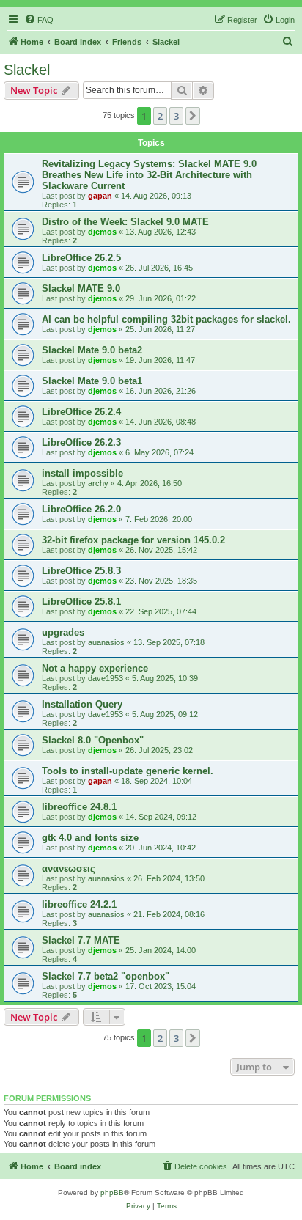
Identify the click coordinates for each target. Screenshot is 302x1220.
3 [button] (176, 115)
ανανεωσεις (68, 868)
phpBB (112, 1192)
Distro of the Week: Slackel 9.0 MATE (125, 221)
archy (98, 483)
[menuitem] (39, 20)
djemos (102, 231)
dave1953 (105, 678)
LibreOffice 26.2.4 (81, 411)
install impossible (82, 473)
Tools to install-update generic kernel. (127, 770)
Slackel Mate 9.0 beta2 (92, 350)
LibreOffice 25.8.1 (81, 601)
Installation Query (82, 704)
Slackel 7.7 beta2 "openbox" (105, 976)
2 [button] (160, 115)
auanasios (106, 642)
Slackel (27, 70)
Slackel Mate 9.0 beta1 (92, 380)
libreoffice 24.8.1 (79, 806)
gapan (100, 195)
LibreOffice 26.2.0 (81, 509)
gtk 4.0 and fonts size (90, 837)
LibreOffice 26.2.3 (81, 442)
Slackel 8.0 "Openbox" (93, 740)
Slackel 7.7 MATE (81, 940)
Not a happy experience (95, 668)
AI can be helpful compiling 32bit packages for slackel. (166, 319)
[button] (192, 116)
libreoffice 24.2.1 (79, 904)
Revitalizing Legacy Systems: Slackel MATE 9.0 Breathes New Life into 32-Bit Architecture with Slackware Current (149, 174)
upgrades (63, 632)
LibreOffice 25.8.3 (81, 570)
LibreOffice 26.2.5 (81, 257)
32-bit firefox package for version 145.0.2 (133, 539)
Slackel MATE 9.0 (81, 288)
